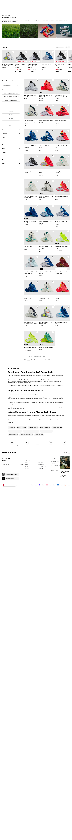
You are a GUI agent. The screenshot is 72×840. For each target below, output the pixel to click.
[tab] (4, 460)
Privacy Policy (40, 468)
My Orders (40, 460)
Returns (26, 464)
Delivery (26, 462)
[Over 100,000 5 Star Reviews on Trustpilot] (12, 443)
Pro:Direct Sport (25, 484)
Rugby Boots (7, 15)
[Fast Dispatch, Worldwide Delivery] (51, 443)
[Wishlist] (13, 52)
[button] (66, 47)
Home (3, 15)
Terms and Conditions (42, 466)
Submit (21, 464)
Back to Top (65, 452)
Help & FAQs (27, 460)
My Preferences (41, 464)
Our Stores (27, 468)
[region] (36, 32)
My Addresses (41, 462)
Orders (26, 466)
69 (45, 359)
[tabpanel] (13, 464)
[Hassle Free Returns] (27, 443)
